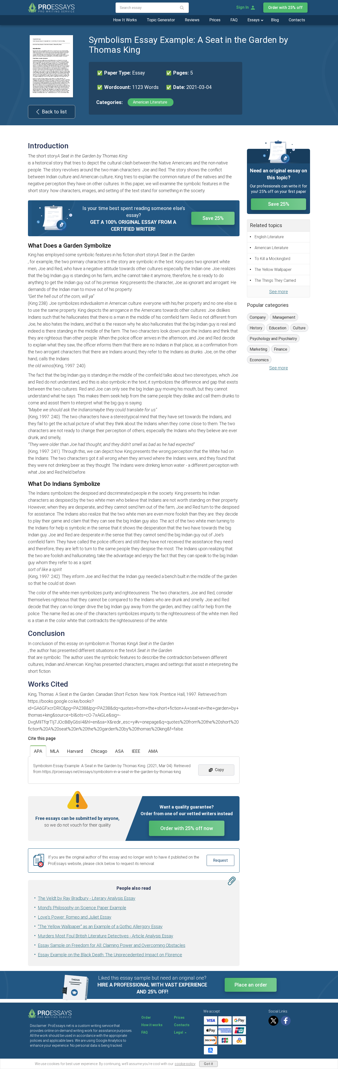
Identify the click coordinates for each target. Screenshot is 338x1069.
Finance (280, 349)
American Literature (150, 102)
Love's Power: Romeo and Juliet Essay (74, 917)
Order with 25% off (285, 7)
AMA (153, 751)
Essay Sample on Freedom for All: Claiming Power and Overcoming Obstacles (111, 945)
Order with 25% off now (186, 828)
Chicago (99, 751)
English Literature (269, 237)
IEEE (136, 751)
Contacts (297, 20)
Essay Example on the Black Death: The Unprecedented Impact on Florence (110, 954)
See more (278, 291)
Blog (275, 20)
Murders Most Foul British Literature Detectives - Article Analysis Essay (105, 936)
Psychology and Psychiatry (273, 338)
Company (258, 317)
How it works (152, 1025)
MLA (54, 751)
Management (283, 317)
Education (277, 328)
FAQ (234, 20)
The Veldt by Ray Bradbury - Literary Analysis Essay (86, 898)
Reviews (192, 20)
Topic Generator (161, 20)
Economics (259, 360)
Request (220, 860)
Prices (214, 20)
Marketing (258, 349)
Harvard (75, 751)
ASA (119, 751)
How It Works (125, 20)
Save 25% (213, 218)
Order (146, 1017)
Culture (299, 328)
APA (38, 751)
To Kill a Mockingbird (272, 258)
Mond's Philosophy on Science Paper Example (82, 907)
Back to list (54, 112)
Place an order (251, 985)
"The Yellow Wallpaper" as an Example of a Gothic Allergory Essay (100, 926)
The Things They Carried (275, 280)
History (256, 328)
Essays (254, 20)
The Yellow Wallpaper (273, 269)
